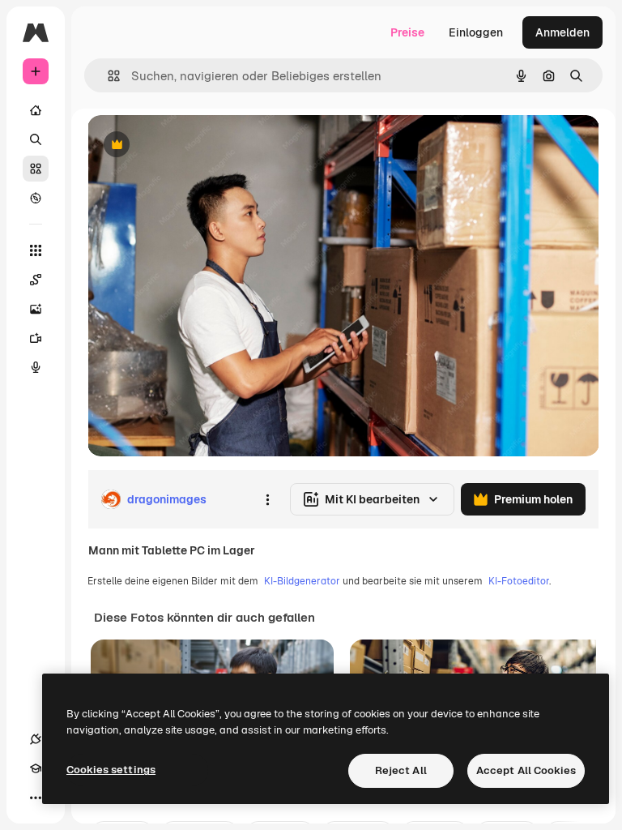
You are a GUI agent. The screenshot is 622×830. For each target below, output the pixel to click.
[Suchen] (36, 139)
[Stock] (36, 169)
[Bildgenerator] (36, 309)
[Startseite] (36, 110)
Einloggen (476, 32)
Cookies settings (111, 770)
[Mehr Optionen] (267, 499)
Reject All (401, 770)
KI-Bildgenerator (302, 581)
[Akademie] (36, 768)
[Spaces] (36, 280)
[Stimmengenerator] (36, 367)
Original (191, 145)
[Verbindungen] (36, 739)
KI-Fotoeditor (518, 581)
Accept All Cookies (526, 770)
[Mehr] (36, 798)
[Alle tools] (36, 250)
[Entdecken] (36, 198)
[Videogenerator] (36, 338)
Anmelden (562, 32)
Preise (407, 32)
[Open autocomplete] (107, 76)
